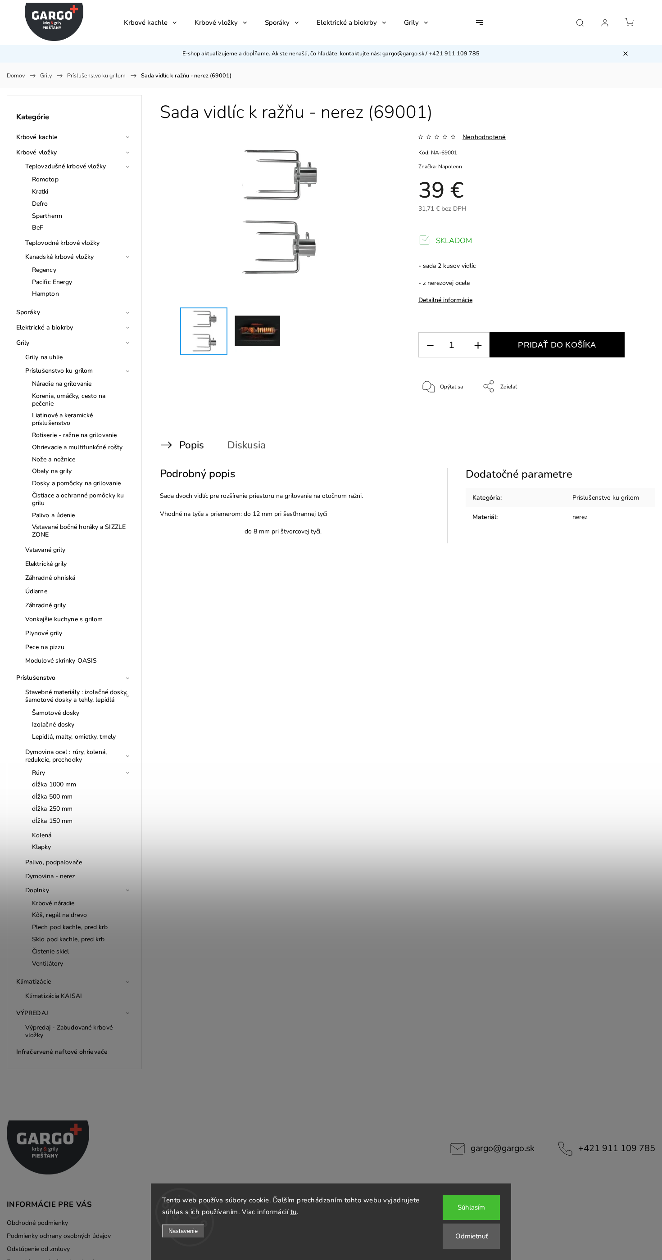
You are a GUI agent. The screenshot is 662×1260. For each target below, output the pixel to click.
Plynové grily (43, 633)
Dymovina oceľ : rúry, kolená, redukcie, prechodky (66, 756)
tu (293, 1211)
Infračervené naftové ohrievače (62, 1052)
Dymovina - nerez (50, 876)
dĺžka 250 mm (52, 808)
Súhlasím (471, 1207)
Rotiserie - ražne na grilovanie (74, 435)
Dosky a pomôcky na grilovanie (76, 483)
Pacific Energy (52, 282)
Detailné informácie (445, 300)
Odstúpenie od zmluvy (38, 1249)
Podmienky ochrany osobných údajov (59, 1236)
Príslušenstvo (35, 677)
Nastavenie (183, 1231)
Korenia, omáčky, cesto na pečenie (69, 400)
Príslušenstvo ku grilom (59, 370)
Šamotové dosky (55, 713)
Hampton (45, 293)
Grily (23, 343)
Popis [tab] (191, 445)
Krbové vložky (36, 152)
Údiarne (36, 591)
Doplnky (37, 890)
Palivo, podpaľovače (53, 862)
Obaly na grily (52, 471)
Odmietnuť (471, 1236)
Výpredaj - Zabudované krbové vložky (69, 1031)
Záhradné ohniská (50, 578)
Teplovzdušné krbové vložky (65, 166)
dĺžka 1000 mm (54, 784)
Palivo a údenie (53, 515)
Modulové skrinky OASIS (61, 660)
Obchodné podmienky (37, 1223)
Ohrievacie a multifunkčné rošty (77, 447)
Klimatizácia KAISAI (53, 996)
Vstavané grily (45, 550)
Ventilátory (47, 963)
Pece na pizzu (44, 647)
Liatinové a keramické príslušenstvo (62, 419)
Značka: (440, 166)
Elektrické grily (46, 564)
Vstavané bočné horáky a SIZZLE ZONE (79, 531)
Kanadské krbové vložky (59, 257)
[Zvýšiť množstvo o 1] (478, 345)
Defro (40, 203)
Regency (44, 270)
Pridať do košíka (557, 344)
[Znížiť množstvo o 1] (430, 345)
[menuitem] (150, 22)
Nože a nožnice (53, 459)
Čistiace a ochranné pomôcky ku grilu (78, 499)
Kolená (42, 835)
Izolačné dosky (53, 724)
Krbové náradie (53, 903)
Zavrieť (624, 416)
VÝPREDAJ (32, 1013)
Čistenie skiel (50, 951)
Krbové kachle (37, 137)
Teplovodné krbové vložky (62, 243)
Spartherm (47, 216)
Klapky (41, 847)
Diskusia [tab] (246, 445)
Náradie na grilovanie (61, 383)
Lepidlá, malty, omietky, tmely (74, 736)
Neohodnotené (484, 137)
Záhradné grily (45, 605)
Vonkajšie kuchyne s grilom (64, 619)
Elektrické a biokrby (44, 327)
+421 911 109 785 (616, 1148)
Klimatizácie (33, 981)
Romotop (45, 179)
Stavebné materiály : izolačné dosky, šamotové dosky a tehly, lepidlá (76, 696)
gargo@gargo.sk (503, 1148)
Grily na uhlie (44, 357)
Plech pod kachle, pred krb (70, 927)
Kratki (40, 191)
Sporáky (28, 312)
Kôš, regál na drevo (59, 915)
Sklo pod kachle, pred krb (68, 939)
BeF (37, 227)
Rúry (38, 772)
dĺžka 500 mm (52, 796)
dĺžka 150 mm (52, 821)
